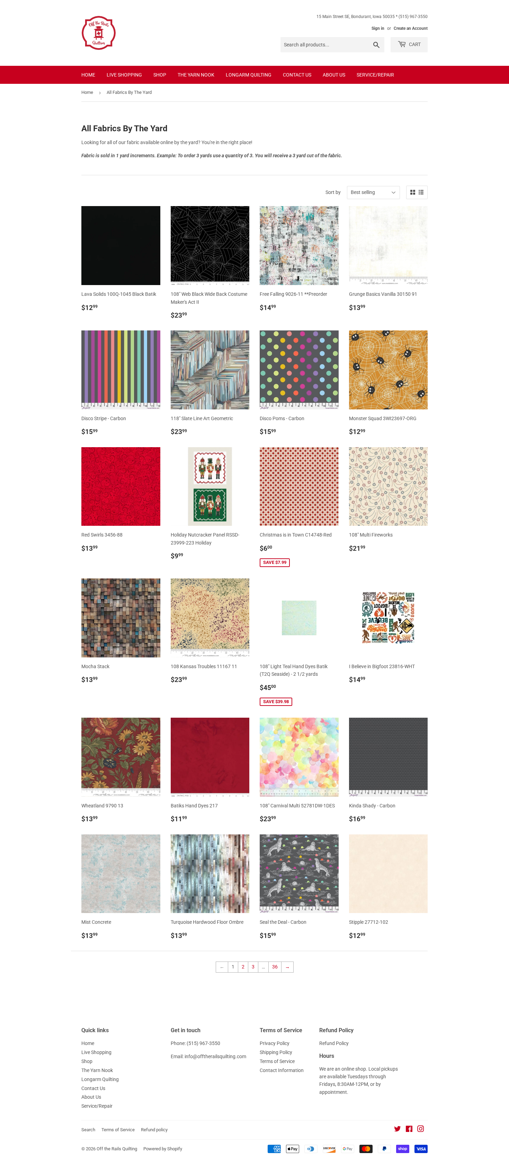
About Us (334, 75)
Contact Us (297, 75)
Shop (159, 75)
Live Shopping (124, 75)
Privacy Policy (274, 1043)
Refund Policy (334, 1043)
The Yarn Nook (196, 75)
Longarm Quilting (248, 75)
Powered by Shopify (162, 1148)
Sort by (333, 192)
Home (88, 75)
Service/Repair (375, 75)
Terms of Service (277, 1061)
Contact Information (282, 1070)
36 (275, 966)
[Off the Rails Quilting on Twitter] (397, 1130)
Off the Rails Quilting (117, 1148)
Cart (414, 44)
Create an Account (411, 28)
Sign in (378, 28)
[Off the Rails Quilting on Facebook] (409, 1130)
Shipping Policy (276, 1052)
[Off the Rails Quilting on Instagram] (420, 1130)
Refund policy (154, 1129)
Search (88, 1129)
